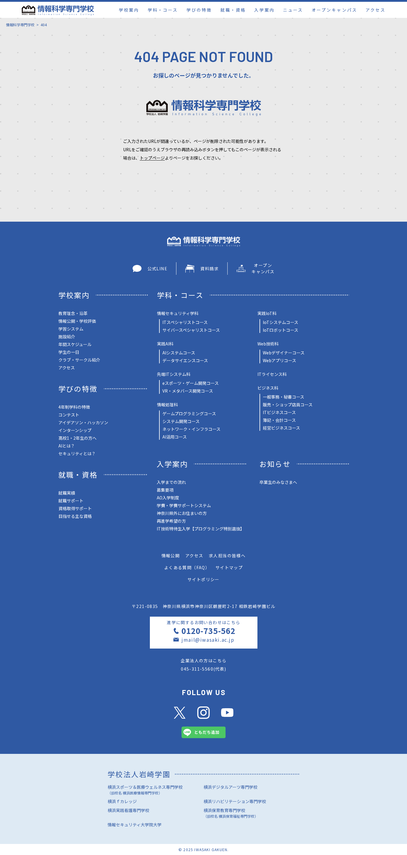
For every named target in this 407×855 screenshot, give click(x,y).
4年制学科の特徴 (74, 407)
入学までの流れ (171, 482)
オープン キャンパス (262, 268)
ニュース (293, 10)
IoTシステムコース (280, 322)
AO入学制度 (168, 498)
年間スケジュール (74, 344)
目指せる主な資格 (75, 516)
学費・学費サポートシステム (184, 505)
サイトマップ (229, 567)
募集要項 (165, 490)
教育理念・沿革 (73, 313)
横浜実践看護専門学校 (128, 810)
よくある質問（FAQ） (187, 567)
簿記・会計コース (279, 420)
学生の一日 (68, 352)
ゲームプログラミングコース (189, 413)
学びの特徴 (199, 10)
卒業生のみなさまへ (278, 482)
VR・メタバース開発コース (187, 391)
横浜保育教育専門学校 (231, 813)
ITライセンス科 (272, 374)
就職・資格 (233, 10)
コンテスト (68, 415)
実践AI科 (165, 344)
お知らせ (275, 464)
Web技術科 (268, 344)
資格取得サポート (75, 508)
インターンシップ (74, 430)
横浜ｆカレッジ (122, 801)
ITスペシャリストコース (185, 322)
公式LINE (157, 268)
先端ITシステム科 (173, 374)
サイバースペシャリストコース (191, 330)
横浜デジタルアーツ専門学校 (230, 787)
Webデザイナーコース (284, 353)
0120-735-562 (208, 630)
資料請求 (209, 268)
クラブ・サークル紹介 (79, 360)
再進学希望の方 (171, 521)
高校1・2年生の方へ (77, 438)
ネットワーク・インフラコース (191, 429)
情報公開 (170, 555)
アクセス (376, 10)
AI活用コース (174, 437)
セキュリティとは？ (77, 453)
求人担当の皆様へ (227, 555)
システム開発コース (181, 421)
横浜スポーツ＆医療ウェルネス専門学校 (145, 789)
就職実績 (66, 493)
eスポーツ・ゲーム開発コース (190, 383)
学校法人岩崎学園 (139, 774)
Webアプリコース (279, 360)
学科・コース (163, 10)
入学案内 (264, 10)
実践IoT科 (266, 313)
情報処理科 (167, 405)
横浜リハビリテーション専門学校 (235, 801)
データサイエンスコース (185, 360)
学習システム (70, 329)
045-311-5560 (197, 669)
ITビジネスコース (279, 412)
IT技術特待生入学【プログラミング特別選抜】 (200, 529)
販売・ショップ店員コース (288, 405)
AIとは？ (66, 446)
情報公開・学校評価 (77, 321)
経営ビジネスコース (281, 428)
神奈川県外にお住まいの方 (182, 513)
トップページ (152, 158)
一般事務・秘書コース (283, 397)
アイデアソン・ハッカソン (83, 422)
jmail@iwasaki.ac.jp (207, 639)
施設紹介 (66, 336)
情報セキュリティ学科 (177, 313)
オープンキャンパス (334, 10)
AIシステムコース (178, 353)
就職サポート (70, 501)
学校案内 (129, 10)
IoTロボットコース (280, 330)
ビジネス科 (267, 388)
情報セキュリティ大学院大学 (134, 825)
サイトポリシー (203, 579)
